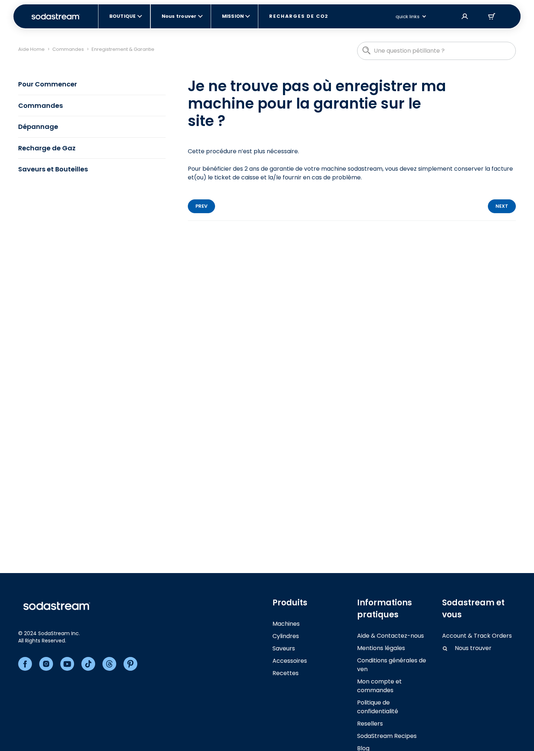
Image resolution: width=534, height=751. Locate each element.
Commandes (68, 49)
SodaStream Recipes (387, 736)
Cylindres (285, 636)
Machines (286, 624)
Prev (201, 206)
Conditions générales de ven (391, 664)
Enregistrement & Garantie (123, 49)
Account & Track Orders (477, 636)
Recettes (285, 673)
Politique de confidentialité (377, 706)
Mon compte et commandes (379, 685)
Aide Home (31, 49)
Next (501, 206)
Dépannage (38, 126)
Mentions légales (381, 648)
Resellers (370, 723)
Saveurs (283, 648)
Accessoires (289, 661)
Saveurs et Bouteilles (53, 169)
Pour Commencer (47, 84)
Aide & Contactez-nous (390, 636)
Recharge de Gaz (47, 148)
